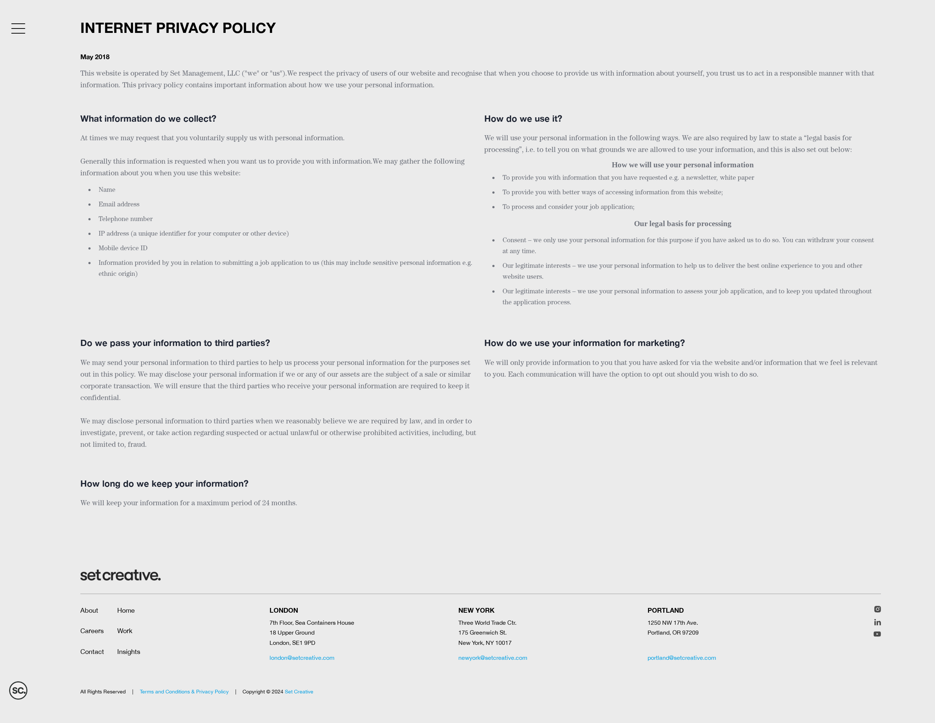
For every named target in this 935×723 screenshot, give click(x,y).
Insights (128, 651)
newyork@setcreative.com (492, 657)
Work (124, 631)
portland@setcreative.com (682, 657)
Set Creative (299, 691)
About (89, 610)
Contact (92, 651)
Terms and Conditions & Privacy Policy (184, 691)
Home (126, 610)
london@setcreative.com (302, 657)
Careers (92, 631)
